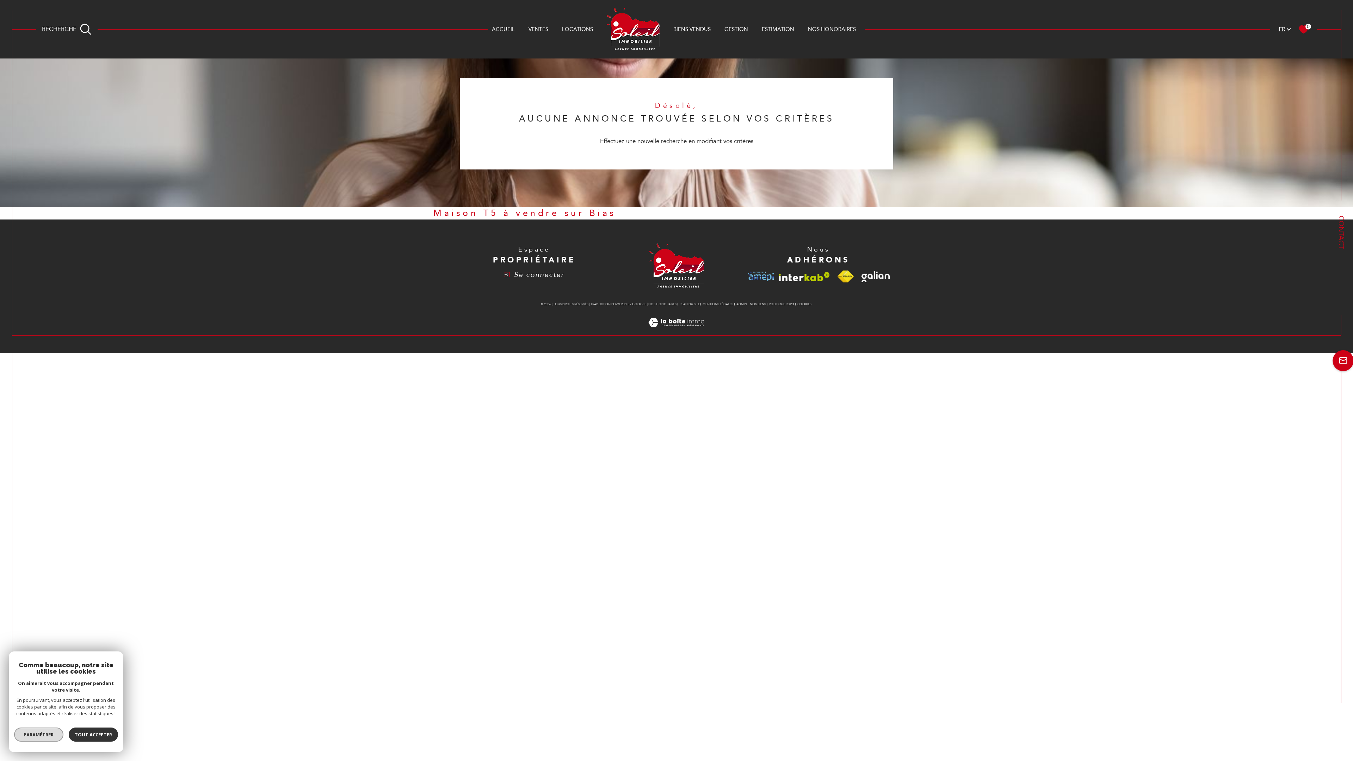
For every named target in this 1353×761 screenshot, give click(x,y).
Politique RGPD (781, 304)
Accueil (503, 29)
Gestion (736, 29)
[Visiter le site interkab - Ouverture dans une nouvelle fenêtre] (804, 276)
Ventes (538, 29)
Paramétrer (39, 734)
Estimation (778, 29)
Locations (577, 29)
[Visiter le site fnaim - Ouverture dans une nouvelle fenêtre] (845, 276)
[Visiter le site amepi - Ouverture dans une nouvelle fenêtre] (761, 276)
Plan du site (690, 304)
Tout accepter (93, 734)
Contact (1341, 232)
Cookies (804, 304)
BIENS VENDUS (692, 29)
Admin (741, 304)
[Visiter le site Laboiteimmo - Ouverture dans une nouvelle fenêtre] (676, 331)
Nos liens (758, 304)
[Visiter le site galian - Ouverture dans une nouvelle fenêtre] (875, 276)
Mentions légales (718, 304)
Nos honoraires (832, 29)
